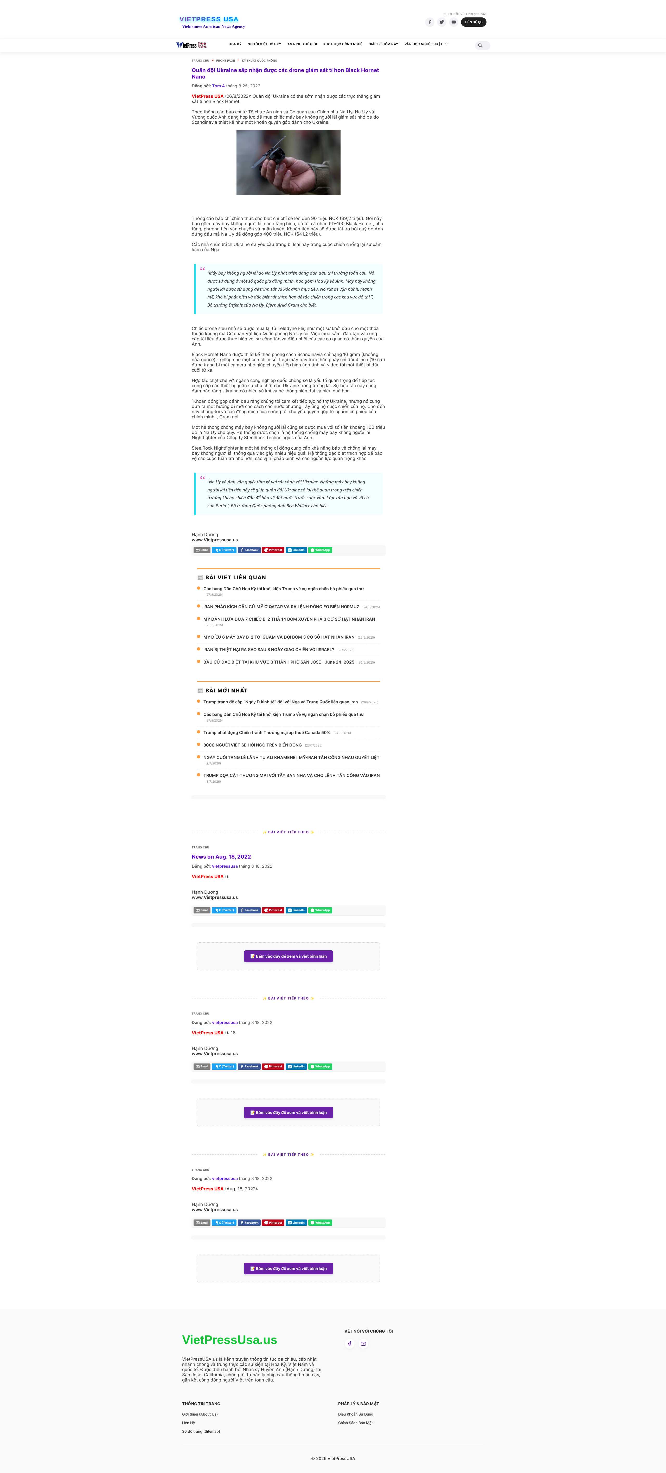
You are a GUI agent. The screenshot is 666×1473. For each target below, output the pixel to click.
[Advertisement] (431, 156)
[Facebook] (429, 22)
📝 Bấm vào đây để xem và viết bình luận (288, 956)
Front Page (225, 60)
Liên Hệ (188, 1422)
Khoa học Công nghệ (342, 44)
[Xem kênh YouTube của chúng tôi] (363, 1344)
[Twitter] (441, 22)
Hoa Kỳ (235, 44)
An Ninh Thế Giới (302, 44)
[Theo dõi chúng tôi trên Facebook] (350, 1344)
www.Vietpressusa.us (215, 539)
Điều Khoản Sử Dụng (355, 1414)
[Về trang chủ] (191, 45)
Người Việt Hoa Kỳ (264, 44)
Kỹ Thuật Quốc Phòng (259, 60)
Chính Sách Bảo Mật (355, 1422)
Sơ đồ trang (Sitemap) (201, 1431)
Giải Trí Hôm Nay (383, 44)
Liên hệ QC (474, 22)
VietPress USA (209, 19)
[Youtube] (453, 22)
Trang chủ (200, 60)
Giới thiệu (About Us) (200, 1414)
